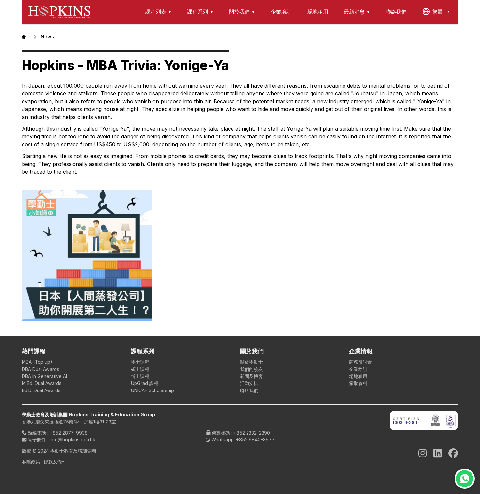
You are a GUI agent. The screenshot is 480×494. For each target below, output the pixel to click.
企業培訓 (281, 11)
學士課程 (140, 362)
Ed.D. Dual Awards (41, 390)
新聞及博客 (251, 376)
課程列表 (155, 11)
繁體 (437, 11)
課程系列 (197, 11)
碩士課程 (140, 369)
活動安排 (249, 383)
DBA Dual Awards (40, 369)
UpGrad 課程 (144, 383)
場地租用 (317, 11)
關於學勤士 (251, 362)
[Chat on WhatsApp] (465, 479)
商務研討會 (360, 362)
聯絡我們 (396, 11)
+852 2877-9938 (69, 433)
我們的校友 (251, 369)
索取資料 (358, 383)
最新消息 (354, 11)
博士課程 (140, 376)
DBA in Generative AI (44, 376)
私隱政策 (31, 461)
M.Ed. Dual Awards (42, 383)
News (47, 36)
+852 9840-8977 (255, 439)
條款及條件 (55, 461)
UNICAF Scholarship (152, 390)
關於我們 (239, 11)
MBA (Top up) (37, 362)
